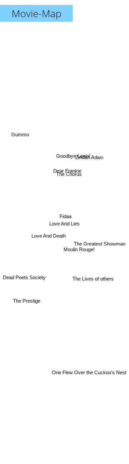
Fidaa (65, 215)
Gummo (20, 133)
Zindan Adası (89, 155)
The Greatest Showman (99, 244)
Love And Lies (64, 223)
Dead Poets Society (24, 281)
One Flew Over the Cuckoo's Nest (89, 384)
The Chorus (68, 174)
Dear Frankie (66, 167)
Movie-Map (37, 13)
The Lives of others (93, 279)
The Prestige (26, 300)
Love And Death (48, 233)
